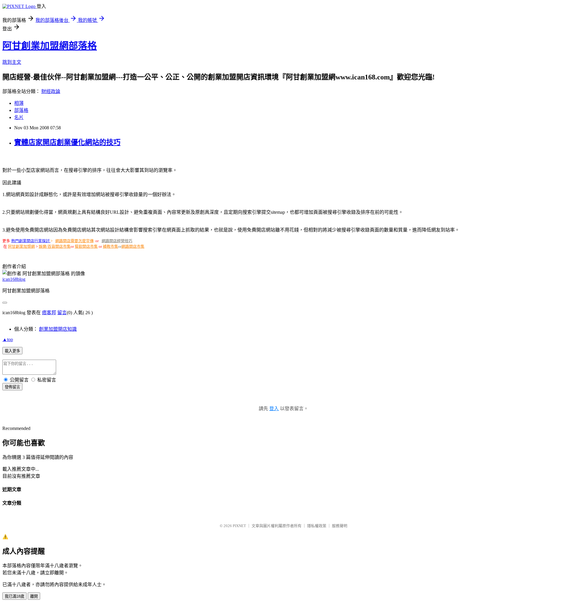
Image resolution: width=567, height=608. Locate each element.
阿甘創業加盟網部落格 (49, 45)
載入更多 (12, 351)
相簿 (19, 103)
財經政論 (50, 91)
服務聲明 (339, 526)
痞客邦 (49, 312)
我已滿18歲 (14, 596)
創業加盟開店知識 (58, 329)
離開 (34, 596)
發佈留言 (12, 387)
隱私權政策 (316, 526)
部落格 (21, 110)
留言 (62, 312)
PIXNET (239, 526)
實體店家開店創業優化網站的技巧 (67, 142)
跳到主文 (11, 62)
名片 (19, 117)
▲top (7, 339)
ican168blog (13, 279)
